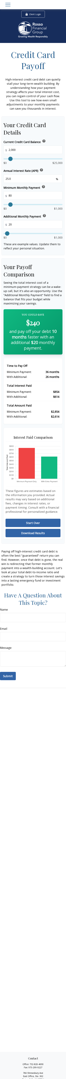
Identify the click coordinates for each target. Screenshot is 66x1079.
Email (3, 628)
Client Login (35, 14)
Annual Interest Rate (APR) (23, 170)
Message (6, 648)
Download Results (33, 533)
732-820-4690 (36, 1064)
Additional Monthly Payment (25, 216)
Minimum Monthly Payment (24, 187)
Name (4, 609)
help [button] (44, 141)
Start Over (33, 523)
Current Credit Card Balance (25, 141)
